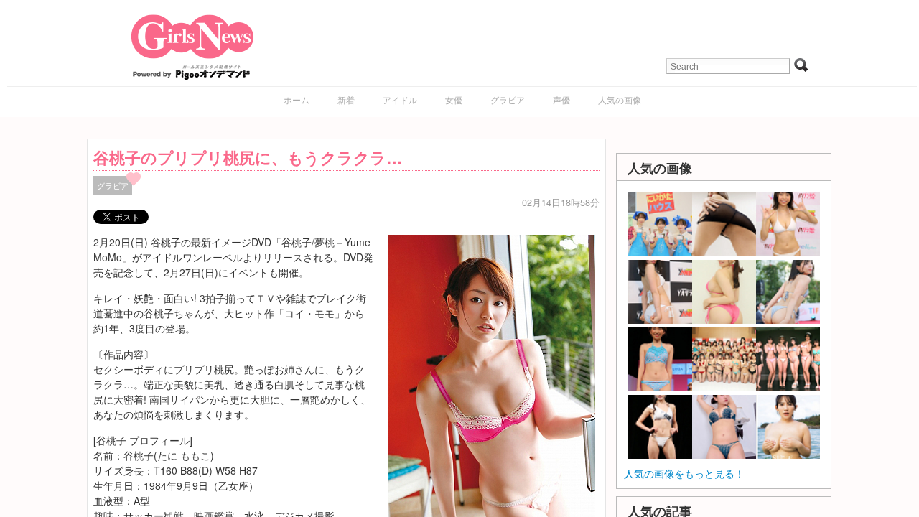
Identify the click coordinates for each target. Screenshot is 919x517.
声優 (561, 99)
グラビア (507, 99)
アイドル (400, 99)
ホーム (296, 99)
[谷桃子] (491, 388)
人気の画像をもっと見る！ (684, 473)
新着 (346, 99)
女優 (453, 99)
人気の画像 (619, 99)
